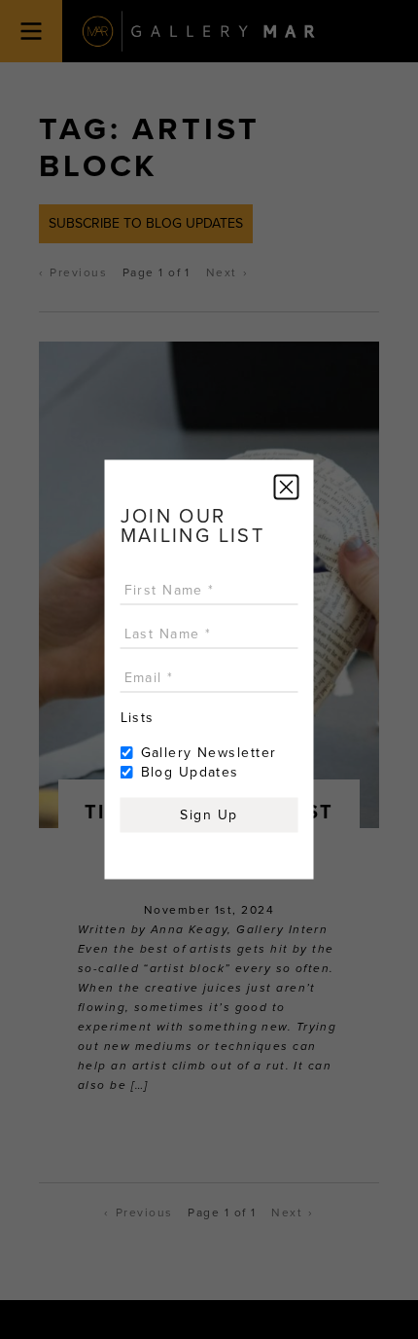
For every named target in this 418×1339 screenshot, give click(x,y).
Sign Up (208, 815)
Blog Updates (190, 772)
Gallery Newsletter (209, 752)
